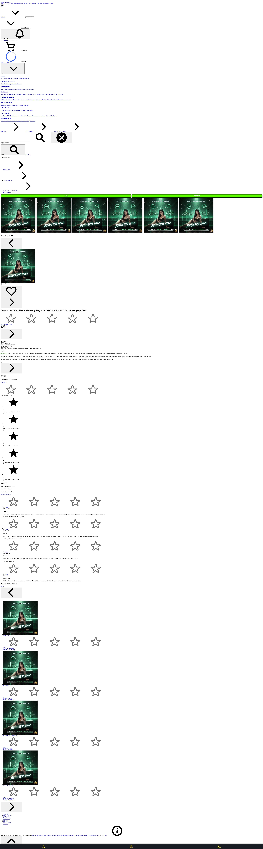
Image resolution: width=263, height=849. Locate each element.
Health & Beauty (23, 121)
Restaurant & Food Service (64, 99)
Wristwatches (11, 105)
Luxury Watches (4, 105)
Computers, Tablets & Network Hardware (10, 94)
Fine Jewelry (26, 105)
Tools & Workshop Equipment (25, 115)
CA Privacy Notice (84, 835)
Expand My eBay (25, 27)
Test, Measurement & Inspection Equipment (28, 99)
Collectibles (10, 110)
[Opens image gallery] (1, 285)
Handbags (9, 84)
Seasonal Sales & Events (60, 131)
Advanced (27, 154)
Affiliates (5, 821)
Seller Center (6, 819)
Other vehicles (26, 78)
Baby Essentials (31, 121)
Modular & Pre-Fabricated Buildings (9, 99)
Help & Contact (7, 822)
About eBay (6, 814)
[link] (11, 334)
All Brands (3, 131)
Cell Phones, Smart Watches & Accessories (30, 94)
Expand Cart (24, 50)
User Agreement (43, 835)
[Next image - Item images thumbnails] (11, 302)
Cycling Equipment (29, 89)
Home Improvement (37, 115)
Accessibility (35, 835)
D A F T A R (197, 195)
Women (2, 84)
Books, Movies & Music (6, 121)
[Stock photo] (18, 215)
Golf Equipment (13, 89)
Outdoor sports (21, 89)
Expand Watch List (30, 17)
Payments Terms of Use (68, 835)
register (9, 3)
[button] (13, 149)
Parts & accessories (5, 78)
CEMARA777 (14, 3)
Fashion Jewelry (19, 105)
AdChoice (104, 835)
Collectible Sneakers (17, 84)
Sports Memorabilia (28, 110)
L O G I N (66, 195)
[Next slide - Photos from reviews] (11, 807)
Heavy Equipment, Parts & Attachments (48, 99)
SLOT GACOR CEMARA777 (34, 3)
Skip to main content (5, 2)
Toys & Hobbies (16, 121)
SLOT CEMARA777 (22, 3)
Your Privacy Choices (94, 835)
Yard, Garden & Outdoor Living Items (9, 115)
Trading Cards (4, 110)
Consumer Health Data (56, 835)
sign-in (6, 40)
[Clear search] (61, 137)
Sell (1, 6)
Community (6, 816)
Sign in (4, 3)
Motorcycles (20, 78)
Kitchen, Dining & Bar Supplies (49, 115)
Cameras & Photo (58, 94)
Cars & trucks (13, 78)
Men (5, 84)
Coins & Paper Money (18, 110)
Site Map (5, 824)
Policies (5, 820)
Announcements (7, 815)
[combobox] (15, 142)
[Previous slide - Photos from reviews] (11, 592)
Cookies (77, 835)
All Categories (29, 131)
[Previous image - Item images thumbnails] (11, 243)
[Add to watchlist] (11, 291)
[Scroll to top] (11, 841)
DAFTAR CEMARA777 (47, 3)
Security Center (7, 817)
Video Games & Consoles (47, 94)
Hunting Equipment (5, 89)
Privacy (49, 835)
